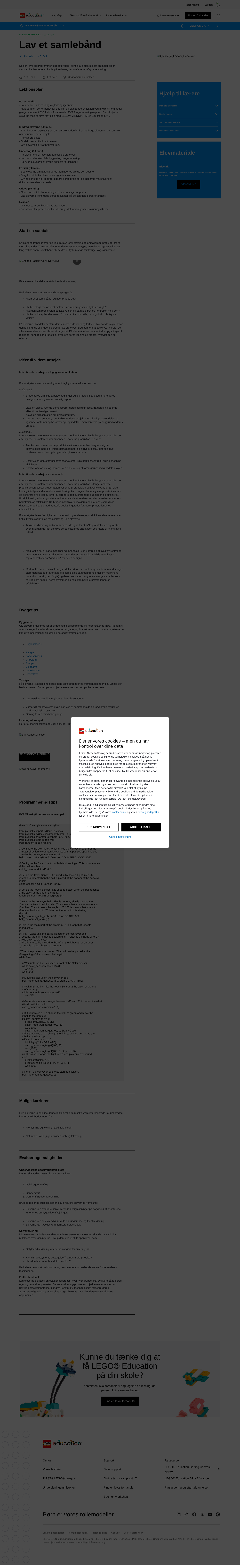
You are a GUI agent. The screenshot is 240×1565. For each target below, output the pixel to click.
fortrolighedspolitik (148, 812)
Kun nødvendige (99, 827)
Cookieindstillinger (120, 836)
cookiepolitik (119, 812)
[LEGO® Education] (91, 731)
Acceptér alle (141, 827)
